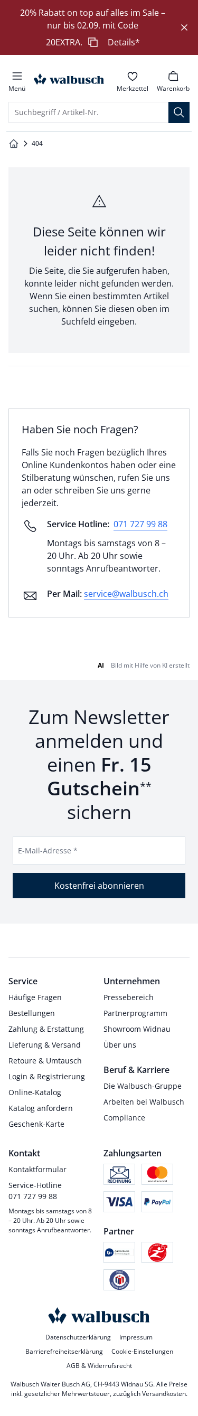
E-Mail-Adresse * (48, 850)
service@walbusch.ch (126, 594)
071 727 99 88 (140, 524)
